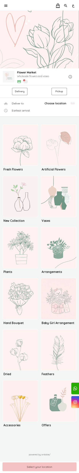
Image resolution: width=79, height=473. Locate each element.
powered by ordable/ (39, 454)
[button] (39, 77)
